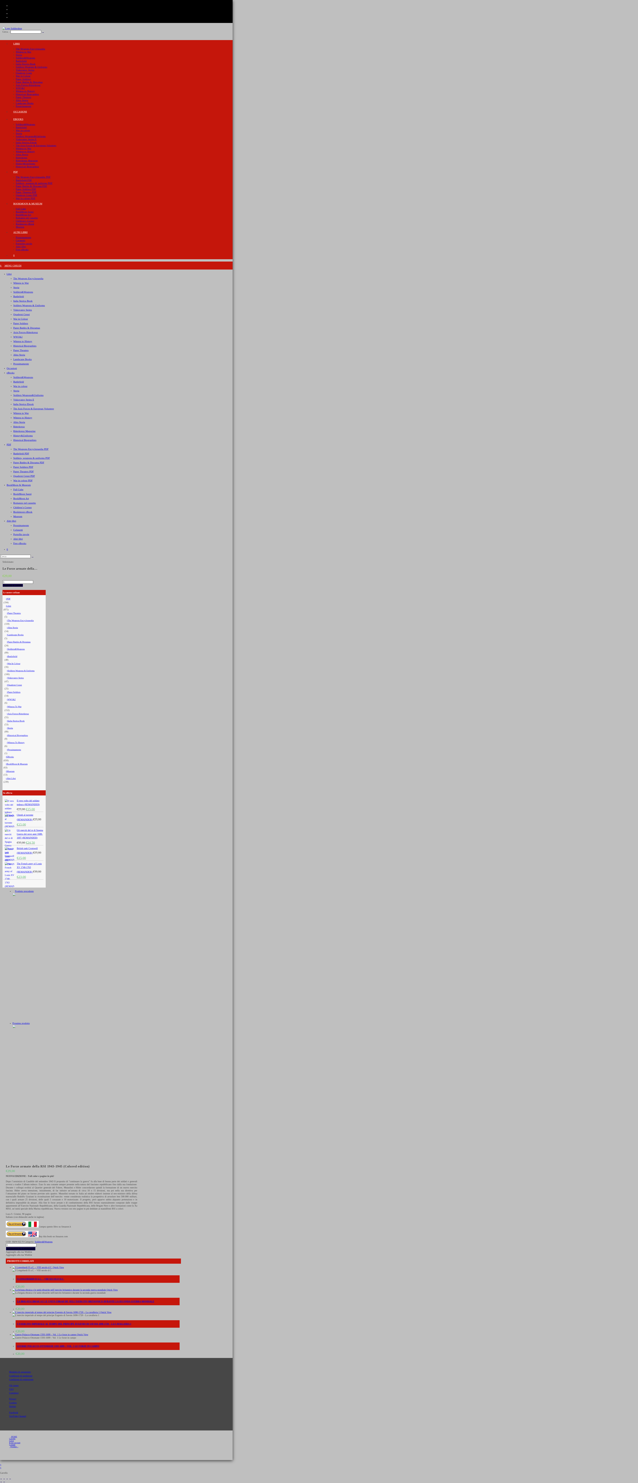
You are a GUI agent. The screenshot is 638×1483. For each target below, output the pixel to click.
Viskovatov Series (22, 310)
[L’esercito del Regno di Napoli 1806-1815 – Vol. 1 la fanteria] (54, 1152)
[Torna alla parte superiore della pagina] (1, 1461)
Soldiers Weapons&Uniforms (28, 395)
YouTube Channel (17, 1416)
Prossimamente (21, 363)
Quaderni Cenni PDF (24, 476)
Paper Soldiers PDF (23, 467)
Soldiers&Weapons (23, 292)
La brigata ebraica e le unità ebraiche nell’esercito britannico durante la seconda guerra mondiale (85, 1301)
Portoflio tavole (21, 534)
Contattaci (14, 1393)
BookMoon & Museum (19, 485)
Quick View (58, 1267)
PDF (9, 444)
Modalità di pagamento (20, 1372)
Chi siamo (14, 1385)
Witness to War (21, 283)
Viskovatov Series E (23, 399)
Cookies (13, 1403)
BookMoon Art (21, 498)
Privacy (12, 1399)
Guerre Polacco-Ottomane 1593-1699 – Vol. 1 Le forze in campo (58, 1346)
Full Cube (18, 489)
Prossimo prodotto (21, 1023)
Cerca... (6, 32)
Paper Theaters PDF (23, 471)
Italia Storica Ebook (23, 404)
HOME (14, 1437)
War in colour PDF (23, 480)
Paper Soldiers (20, 323)
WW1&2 (18, 337)
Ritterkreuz (19, 426)
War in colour (20, 386)
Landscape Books (22, 359)
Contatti (12, 1445)
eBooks (10, 372)
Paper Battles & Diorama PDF (28, 462)
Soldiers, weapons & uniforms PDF (31, 458)
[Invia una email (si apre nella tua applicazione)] (10, 17)
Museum (17, 516)
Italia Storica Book (23, 301)
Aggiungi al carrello (13, 585)
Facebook (13, 1412)
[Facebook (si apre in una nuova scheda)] (11, 5)
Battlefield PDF (21, 453)
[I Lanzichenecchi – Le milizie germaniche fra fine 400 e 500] (54, 1020)
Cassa (11, 1441)
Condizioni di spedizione (20, 1376)
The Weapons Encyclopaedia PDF (31, 449)
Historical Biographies (24, 346)
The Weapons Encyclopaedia (28, 278)
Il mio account (14, 1443)
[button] (19, 1252)
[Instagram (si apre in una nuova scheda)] (11, 9)
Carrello (12, 1439)
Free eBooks (19, 543)
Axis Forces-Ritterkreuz (25, 332)
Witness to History (22, 341)
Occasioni (12, 368)
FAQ (11, 1389)
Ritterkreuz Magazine (24, 431)
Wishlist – (14, 1447)
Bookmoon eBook (22, 512)
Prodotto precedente (24, 891)
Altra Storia (19, 354)
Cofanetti (18, 530)
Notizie (12, 1406)
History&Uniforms (23, 435)
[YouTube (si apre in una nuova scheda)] (11, 13)
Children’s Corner (22, 507)
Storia (16, 287)
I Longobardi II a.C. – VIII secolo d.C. (40, 1279)
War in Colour (20, 319)
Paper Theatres (21, 350)
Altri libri (11, 521)
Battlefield (18, 296)
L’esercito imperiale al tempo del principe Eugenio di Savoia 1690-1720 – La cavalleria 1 (74, 1324)
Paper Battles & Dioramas (26, 328)
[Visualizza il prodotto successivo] (31, 1023)
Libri (9, 274)
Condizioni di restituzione (21, 1379)
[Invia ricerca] (32, 557)
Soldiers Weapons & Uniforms (29, 305)
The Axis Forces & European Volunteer (33, 408)
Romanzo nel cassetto (24, 503)
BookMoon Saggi (22, 494)
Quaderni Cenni (21, 314)
